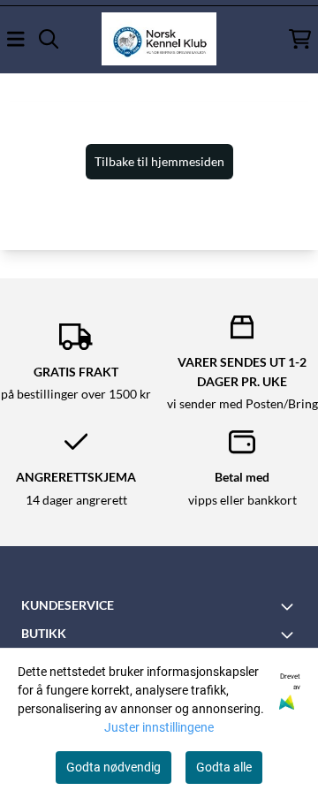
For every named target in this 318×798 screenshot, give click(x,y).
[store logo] (159, 38)
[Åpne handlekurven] (300, 39)
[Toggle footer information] (289, 606)
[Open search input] (48, 39)
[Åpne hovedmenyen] (16, 39)
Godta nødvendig (113, 767)
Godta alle (224, 767)
